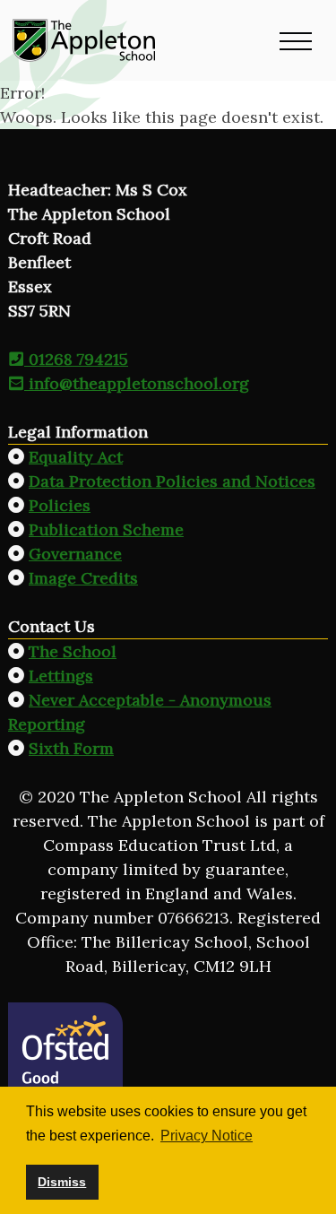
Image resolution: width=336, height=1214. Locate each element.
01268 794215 (76, 359)
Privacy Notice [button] (206, 1135)
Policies (59, 505)
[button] (295, 40)
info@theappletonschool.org (136, 383)
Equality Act (76, 457)
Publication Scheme (106, 529)
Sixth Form (71, 748)
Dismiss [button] (62, 1182)
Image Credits (83, 578)
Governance (75, 553)
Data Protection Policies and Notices (172, 481)
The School (72, 651)
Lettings (61, 675)
